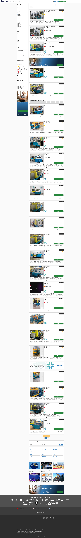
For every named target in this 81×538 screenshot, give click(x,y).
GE (19, 22)
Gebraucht (20, 78)
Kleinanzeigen (21, 81)
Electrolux (20, 24)
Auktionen (20, 82)
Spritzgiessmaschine (56, 452)
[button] (79, 1)
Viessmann (20, 16)
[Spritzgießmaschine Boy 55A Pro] (36, 174)
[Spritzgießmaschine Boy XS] (36, 142)
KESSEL (19, 25)
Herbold (42, 454)
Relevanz (59, 4)
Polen (20, 70)
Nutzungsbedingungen (43, 536)
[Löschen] (53, 1)
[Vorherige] (30, 15)
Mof (53, 451)
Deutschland (20, 61)
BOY (19, 14)
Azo (30, 452)
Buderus (20, 17)
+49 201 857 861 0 (21, 508)
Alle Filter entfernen (37, 7)
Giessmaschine (43, 451)
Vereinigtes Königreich (23, 69)
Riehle (19, 26)
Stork (54, 454)
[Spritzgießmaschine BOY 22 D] (36, 319)
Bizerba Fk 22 (32, 454)
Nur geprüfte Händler (22, 88)
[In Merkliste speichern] (62, 11)
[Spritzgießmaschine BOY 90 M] (36, 335)
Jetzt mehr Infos (60, 365)
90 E (19, 41)
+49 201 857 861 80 (37, 508)
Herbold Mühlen (43, 456)
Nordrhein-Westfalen (22, 68)
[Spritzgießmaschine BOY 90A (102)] (36, 408)
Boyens (19, 23)
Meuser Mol (55, 449)
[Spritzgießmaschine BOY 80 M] (36, 392)
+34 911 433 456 (21, 510)
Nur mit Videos (20, 87)
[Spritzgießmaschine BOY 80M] (36, 255)
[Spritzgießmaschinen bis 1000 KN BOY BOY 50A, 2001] (36, 73)
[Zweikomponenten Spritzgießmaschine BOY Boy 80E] (36, 31)
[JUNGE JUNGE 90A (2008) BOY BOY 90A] (36, 89)
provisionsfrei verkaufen (22, 110)
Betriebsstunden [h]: (20, 50)
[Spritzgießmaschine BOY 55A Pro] (36, 207)
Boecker (31, 456)
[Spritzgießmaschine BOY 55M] (36, 110)
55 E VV (19, 38)
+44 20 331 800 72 (53, 508)
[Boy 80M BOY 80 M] (36, 377)
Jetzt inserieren (60, 64)
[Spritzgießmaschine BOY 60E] (36, 158)
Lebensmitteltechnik (21, 7)
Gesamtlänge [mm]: (20, 53)
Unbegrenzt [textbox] (20, 64)
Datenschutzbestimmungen (35, 536)
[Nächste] (42, 15)
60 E (19, 39)
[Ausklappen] (46, 24)
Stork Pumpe (55, 456)
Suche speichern (47, 435)
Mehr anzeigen (46, 457)
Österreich (21, 71)
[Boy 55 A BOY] (36, 303)
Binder (19, 27)
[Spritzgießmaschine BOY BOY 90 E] (36, 47)
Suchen (57, 1)
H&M (19, 28)
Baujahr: (18, 47)
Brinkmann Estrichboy (44, 449)
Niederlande (21, 72)
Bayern (20, 67)
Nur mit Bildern (21, 86)
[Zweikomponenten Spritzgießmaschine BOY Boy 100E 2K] (36, 15)
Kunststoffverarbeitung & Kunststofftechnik (22, 6)
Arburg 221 (31, 449)
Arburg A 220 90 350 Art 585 (34, 451)
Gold (42, 452)
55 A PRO (20, 34)
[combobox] (23, 64)
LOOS (19, 15)
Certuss (19, 21)
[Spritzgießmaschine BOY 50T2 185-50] (36, 126)
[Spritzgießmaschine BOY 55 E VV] (36, 223)
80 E (19, 40)
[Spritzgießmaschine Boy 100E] (36, 271)
